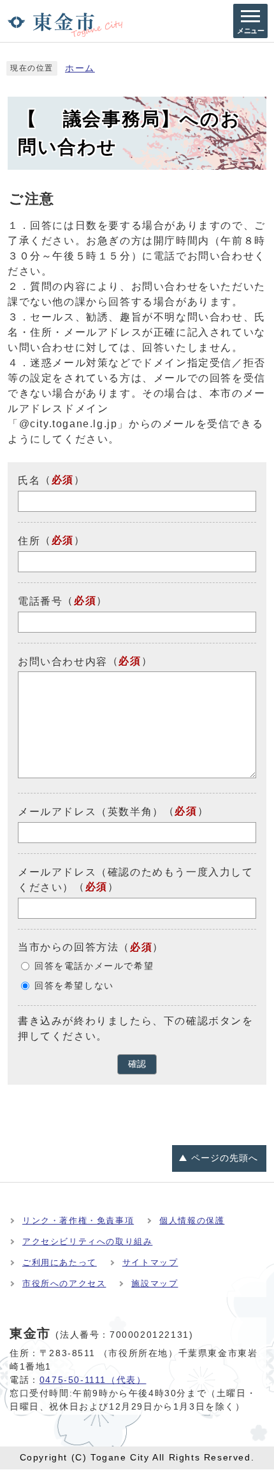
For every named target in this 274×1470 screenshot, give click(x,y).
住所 (29, 540)
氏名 (29, 480)
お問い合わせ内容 (63, 661)
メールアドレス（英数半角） (91, 811)
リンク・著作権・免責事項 (78, 1220)
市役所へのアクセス (64, 1283)
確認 (137, 1064)
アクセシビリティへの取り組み (87, 1241)
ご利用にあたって (59, 1262)
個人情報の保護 (191, 1220)
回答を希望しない (74, 986)
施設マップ (154, 1283)
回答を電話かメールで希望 (94, 966)
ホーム (80, 68)
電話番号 (40, 601)
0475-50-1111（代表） (93, 1380)
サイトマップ (150, 1262)
